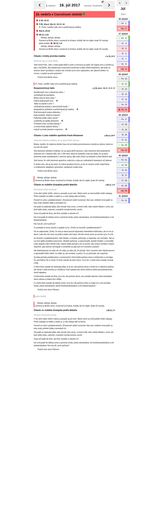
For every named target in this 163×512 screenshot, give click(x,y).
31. (123, 196)
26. (123, 19)
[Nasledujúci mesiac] (126, 3)
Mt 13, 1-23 (44, 35)
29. (123, 115)
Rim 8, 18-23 (44, 31)
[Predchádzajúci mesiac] (120, 3)
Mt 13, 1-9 (57, 43)
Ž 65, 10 (97, 88)
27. (123, 34)
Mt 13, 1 (110, 185)
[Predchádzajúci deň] (40, 5)
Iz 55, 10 (110, 56)
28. (123, 74)
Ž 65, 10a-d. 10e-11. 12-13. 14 (52, 24)
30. (123, 155)
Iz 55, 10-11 (44, 20)
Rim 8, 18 (109, 135)
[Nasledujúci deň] (109, 5)
